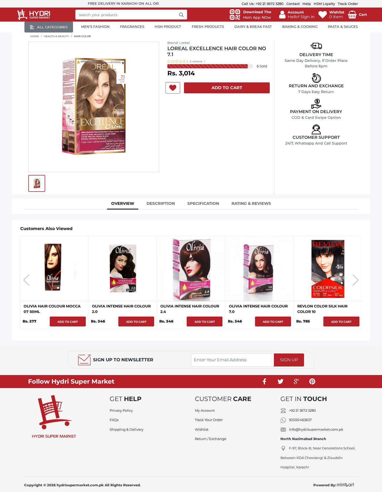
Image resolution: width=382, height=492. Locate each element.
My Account (205, 410)
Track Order (348, 4)
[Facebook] (264, 381)
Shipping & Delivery (126, 429)
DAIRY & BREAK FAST (253, 26)
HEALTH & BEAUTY (56, 36)
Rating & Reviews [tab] (251, 203)
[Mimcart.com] (345, 485)
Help (306, 4)
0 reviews (196, 61)
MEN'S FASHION (95, 26)
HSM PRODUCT (168, 26)
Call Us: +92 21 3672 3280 (263, 4)
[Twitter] (280, 381)
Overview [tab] (122, 203)
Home (34, 36)
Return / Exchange (210, 439)
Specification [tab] (203, 203)
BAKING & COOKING (300, 26)
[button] (297, 14)
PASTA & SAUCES (343, 26)
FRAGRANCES (132, 26)
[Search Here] (181, 14)
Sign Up (289, 359)
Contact (293, 4)
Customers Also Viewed (46, 228)
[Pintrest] (312, 381)
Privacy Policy (121, 410)
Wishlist (201, 429)
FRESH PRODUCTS (208, 26)
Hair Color (82, 36)
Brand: (178, 43)
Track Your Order (209, 420)
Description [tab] (161, 203)
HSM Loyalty (324, 4)
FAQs (114, 420)
